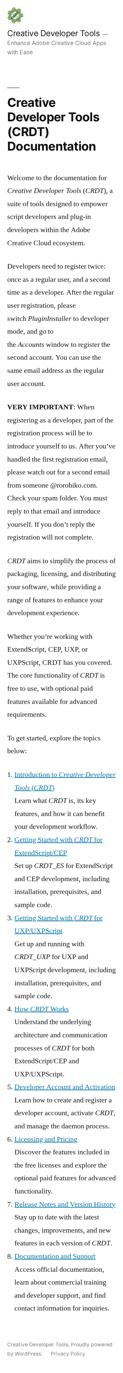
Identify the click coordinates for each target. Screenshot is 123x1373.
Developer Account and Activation (64, 1087)
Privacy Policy (68, 1354)
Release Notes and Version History (64, 1204)
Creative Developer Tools (53, 33)
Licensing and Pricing (45, 1139)
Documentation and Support (54, 1256)
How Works (41, 1009)
